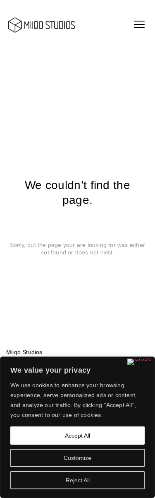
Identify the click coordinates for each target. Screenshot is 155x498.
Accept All (77, 435)
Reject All (78, 480)
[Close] (139, 362)
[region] (77, 427)
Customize (77, 458)
